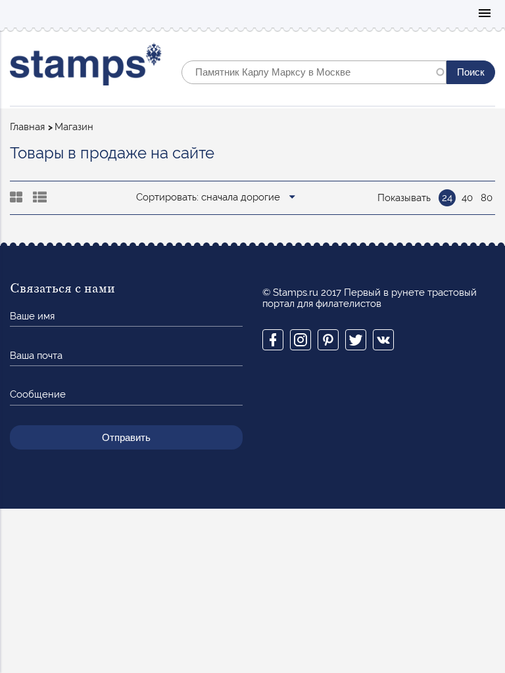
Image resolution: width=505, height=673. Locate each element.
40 (467, 198)
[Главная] (86, 67)
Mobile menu (484, 14)
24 (447, 198)
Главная (27, 127)
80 (487, 198)
